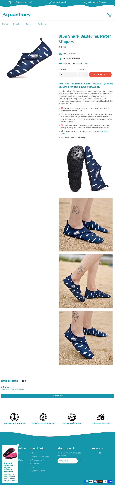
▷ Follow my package (39, 456)
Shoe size (62, 69)
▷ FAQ (32, 467)
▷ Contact (34, 463)
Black (106, 131)
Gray (63, 134)
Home (5, 24)
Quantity (82, 69)
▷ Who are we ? (37, 460)
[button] (57, 396)
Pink (101, 131)
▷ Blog (32, 453)
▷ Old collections (37, 471)
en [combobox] (25, 381)
